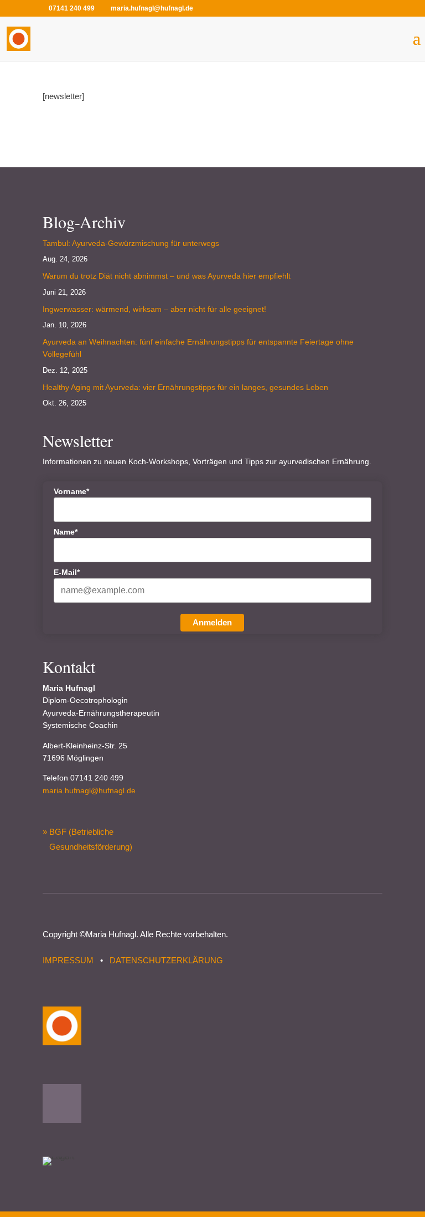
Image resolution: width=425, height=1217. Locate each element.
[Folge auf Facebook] (62, 1103)
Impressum (68, 960)
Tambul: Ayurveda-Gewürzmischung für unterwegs (131, 243)
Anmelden (212, 622)
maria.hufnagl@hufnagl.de (89, 790)
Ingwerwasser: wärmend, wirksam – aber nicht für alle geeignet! (154, 309)
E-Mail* (67, 572)
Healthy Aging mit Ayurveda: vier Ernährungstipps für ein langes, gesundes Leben (185, 387)
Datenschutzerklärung (166, 960)
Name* (65, 531)
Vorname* (71, 491)
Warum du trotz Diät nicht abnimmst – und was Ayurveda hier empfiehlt (167, 275)
